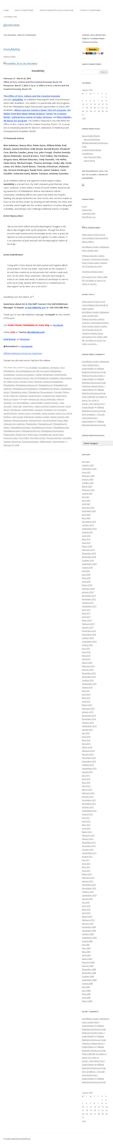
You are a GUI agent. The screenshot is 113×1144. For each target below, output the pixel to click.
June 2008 (86, 990)
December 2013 (89, 757)
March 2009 (87, 958)
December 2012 (89, 800)
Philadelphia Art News (20, 427)
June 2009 (86, 948)
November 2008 (89, 973)
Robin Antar (33, 434)
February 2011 (88, 877)
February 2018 (88, 588)
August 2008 (87, 983)
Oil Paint (23, 381)
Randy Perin (21, 434)
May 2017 (86, 613)
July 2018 (86, 571)
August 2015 (87, 687)
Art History (54, 367)
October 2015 (88, 680)
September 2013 (89, 768)
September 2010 (89, 895)
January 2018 (87, 592)
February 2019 (88, 549)
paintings (21, 424)
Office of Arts (13, 381)
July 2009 (86, 944)
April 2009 (86, 955)
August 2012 (87, 814)
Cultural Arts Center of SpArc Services (31, 117)
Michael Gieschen (20, 420)
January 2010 (87, 923)
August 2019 (87, 532)
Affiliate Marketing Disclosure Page (56, 10)
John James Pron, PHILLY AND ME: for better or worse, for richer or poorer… (94, 280)
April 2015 (86, 701)
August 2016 (87, 645)
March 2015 (87, 705)
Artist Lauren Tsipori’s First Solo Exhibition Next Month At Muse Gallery (95, 238)
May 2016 (86, 655)
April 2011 (86, 870)
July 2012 (86, 817)
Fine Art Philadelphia (39, 378)
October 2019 (88, 525)
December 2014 (89, 715)
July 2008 (86, 987)
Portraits (58, 392)
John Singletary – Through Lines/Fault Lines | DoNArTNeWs (93, 418)
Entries (87, 210)
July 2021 (86, 497)
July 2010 (86, 902)
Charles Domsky (51, 402)
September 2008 (89, 980)
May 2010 (86, 909)
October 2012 (88, 807)
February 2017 (88, 624)
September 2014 (89, 726)
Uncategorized (48, 395)
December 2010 (89, 884)
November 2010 (89, 888)
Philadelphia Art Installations (25, 388)
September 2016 (89, 641)
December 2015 (89, 673)
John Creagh (17, 417)
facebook (58, 325)
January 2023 (87, 479)
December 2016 (89, 631)
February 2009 (88, 962)
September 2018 (89, 564)
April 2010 (86, 913)
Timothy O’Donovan (12, 441)
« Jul (83, 118)
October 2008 (88, 976)
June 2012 (86, 821)
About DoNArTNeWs (24, 10)
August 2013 (87, 772)
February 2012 (88, 835)
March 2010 (87, 916)
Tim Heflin (67, 438)
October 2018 (88, 560)
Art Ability (33, 367)
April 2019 (86, 542)
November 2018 (89, 557)
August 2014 (87, 729)
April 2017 (86, 616)
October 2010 (88, 891)
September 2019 (89, 528)
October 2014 (88, 722)
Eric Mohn (62, 410)
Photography (9, 434)
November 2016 (89, 634)
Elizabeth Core (50, 410)
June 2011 (86, 863)
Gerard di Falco (10, 413)
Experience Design (21, 378)
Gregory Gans (24, 413)
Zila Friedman (59, 441)
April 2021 (86, 504)
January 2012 (87, 839)
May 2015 (86, 698)
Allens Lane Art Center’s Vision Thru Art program (40, 110)
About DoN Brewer (92, 139)
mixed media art (50, 420)
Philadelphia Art (45, 385)
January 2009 (87, 965)
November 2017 (89, 599)
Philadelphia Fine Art (31, 431)
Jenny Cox (60, 413)
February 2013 (88, 793)
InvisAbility (12, 49)
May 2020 (86, 518)
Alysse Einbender (48, 399)
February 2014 (88, 750)
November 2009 (89, 930)
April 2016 (86, 659)
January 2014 (87, 754)
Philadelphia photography (52, 431)
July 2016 (86, 648)
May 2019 (86, 539)
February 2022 (88, 490)
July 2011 (86, 860)
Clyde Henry (28, 406)
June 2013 (86, 779)
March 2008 (87, 1001)
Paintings (38, 381)
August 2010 (87, 899)
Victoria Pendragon (30, 441)
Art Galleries (43, 367)
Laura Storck (89, 160)
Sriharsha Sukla (11, 438)
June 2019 (86, 535)
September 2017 (89, 606)
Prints (6, 395)
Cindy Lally (17, 406)
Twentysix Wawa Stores (92, 271)
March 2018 (87, 585)
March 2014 (87, 747)
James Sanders (48, 413)
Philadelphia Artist (61, 427)
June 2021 (86, 500)
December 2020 (89, 511)
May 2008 (86, 994)
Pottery (66, 392)
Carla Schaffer (36, 402)
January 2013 (87, 796)
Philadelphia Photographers (40, 392)
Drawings (8, 378)
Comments (88, 213)
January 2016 (87, 669)
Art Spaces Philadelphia (50, 371)
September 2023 (89, 468)
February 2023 (88, 475)
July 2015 (86, 691)
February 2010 (88, 920)
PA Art (30, 381)
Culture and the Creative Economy (49, 406)
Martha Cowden (42, 417)
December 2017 (89, 595)
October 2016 (88, 638)
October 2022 (88, 483)
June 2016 (86, 652)
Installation (54, 378)
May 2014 (86, 740)
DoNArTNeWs (60, 374)
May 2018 (86, 578)
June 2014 (86, 736)
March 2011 (87, 874)
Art (27, 367)
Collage (38, 374)
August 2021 (87, 493)
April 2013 (86, 786)
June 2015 (86, 694)
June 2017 (86, 609)
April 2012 (86, 828)
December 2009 (89, 927)
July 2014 (86, 733)
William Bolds (46, 441)
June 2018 (86, 574)
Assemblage (9, 374)
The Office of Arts (37, 438)
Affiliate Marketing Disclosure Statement (23, 353)
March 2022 (87, 486)
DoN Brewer (48, 374)
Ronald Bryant (45, 434)
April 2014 (86, 743)
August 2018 (87, 567)
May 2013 (86, 782)
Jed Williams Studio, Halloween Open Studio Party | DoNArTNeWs (95, 365)
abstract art (34, 399)
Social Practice (34, 395)
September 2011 (89, 853)
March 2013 (87, 789)
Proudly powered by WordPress (17, 1138)
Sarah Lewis (58, 434)
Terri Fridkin (24, 438)
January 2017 (87, 627)
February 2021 (88, 507)
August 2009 (87, 941)
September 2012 (89, 810)
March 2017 (87, 620)
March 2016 (87, 662)
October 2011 (88, 849)
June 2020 (86, 514)
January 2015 (87, 712)
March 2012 (87, 832)
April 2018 (86, 581)
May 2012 (86, 824)
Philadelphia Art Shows (49, 388)
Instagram (27, 346)
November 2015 (89, 676)
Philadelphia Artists (18, 392)
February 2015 (88, 708)
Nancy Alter (63, 420)
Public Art (14, 395)
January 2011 (87, 881)
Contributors (10, 17)
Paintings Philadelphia (53, 381)
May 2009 (86, 951)
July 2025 (86, 461)
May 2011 (86, 867)
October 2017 (88, 602)
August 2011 (87, 856)
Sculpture (23, 395)
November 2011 (89, 846)
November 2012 (89, 803)
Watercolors (61, 395)
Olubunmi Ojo (10, 424)
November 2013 (89, 761)
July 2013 (86, 775)
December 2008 (89, 969)
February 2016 (88, 666)
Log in (84, 206)
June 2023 (86, 472)
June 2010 (86, 906)
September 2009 (89, 937)
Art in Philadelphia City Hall (27, 371)
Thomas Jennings (54, 438)
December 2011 (89, 842)
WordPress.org (88, 217)
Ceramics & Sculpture (24, 374)
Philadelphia (9, 385)
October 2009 (88, 934)
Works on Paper (11, 399)
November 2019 (89, 521)
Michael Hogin (35, 420)
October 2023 (88, 465)
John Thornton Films (92, 157)
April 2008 (86, 997)
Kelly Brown (29, 417)
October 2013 (88, 765)
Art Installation (22, 402)
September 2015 (89, 683)
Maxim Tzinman (57, 417)
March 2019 (87, 546)
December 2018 (89, 553)
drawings (39, 410)
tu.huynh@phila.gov (35, 307)
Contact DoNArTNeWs (90, 10)
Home (6, 10)
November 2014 (89, 719)
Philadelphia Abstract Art (27, 385)
